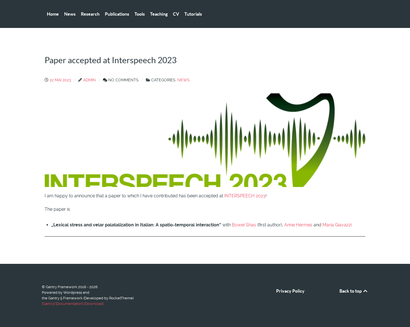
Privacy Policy (290, 290)
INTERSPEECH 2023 (245, 195)
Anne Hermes (298, 225)
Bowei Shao (244, 225)
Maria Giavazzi (337, 225)
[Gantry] (48, 304)
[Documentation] (69, 304)
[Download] (93, 304)
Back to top (351, 290)
